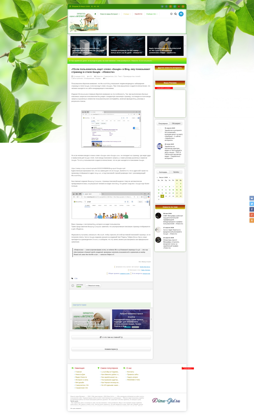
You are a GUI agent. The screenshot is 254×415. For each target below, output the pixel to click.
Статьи (126, 14)
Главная (79, 372)
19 (166, 193)
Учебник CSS (151, 14)
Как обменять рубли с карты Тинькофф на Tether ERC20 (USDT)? (110, 375)
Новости (134, 61)
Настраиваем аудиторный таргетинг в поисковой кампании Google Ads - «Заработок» (110, 380)
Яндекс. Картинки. (145, 270)
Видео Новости (81, 377)
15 (177, 190)
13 (169, 190)
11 (162, 190)
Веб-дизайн (80, 383)
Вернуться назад (93, 285)
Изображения (89, 78)
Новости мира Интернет (109, 14)
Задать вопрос (132, 377)
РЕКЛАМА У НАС (133, 380)
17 (158, 193)
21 (173, 193)
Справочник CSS (82, 388)
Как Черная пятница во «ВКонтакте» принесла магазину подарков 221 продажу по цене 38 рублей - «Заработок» (110, 383)
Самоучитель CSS (110, 76)
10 (158, 190)
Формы (98, 78)
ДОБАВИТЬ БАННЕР (163, 88)
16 (180, 190)
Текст (120, 76)
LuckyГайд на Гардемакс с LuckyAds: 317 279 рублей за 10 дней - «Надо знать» (110, 372)
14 (173, 190)
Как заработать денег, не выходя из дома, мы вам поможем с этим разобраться (100, 61)
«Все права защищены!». (76, 408)
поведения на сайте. (125, 273)
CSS (76, 279)
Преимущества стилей (131, 76)
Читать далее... (74, 401)
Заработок (138, 14)
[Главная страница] (95, 13)
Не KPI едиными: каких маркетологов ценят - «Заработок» (110, 385)
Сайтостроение (77, 78)
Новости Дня (80, 375)
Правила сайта (132, 375)
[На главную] (84, 21)
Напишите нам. (146, 273)
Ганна (78, 287)
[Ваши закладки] (171, 14)
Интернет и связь (82, 380)
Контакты (130, 372)
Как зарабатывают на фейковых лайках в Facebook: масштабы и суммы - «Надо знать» (110, 377)
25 (162, 196)
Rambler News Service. (145, 267)
